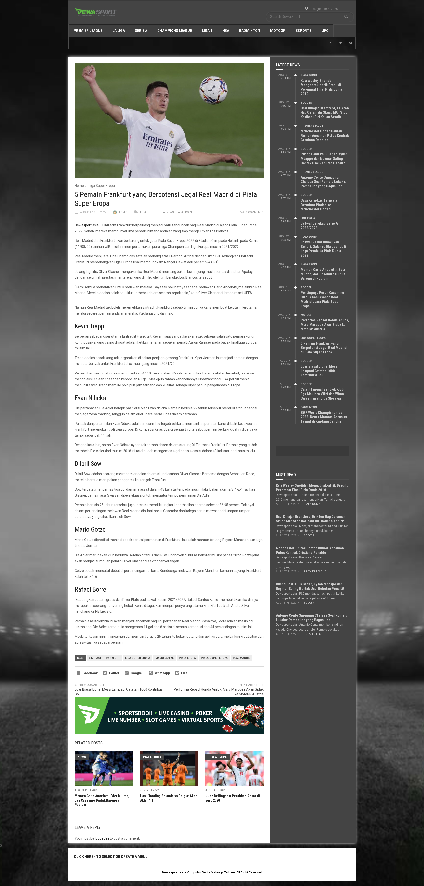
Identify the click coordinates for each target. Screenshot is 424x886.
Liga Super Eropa (102, 186)
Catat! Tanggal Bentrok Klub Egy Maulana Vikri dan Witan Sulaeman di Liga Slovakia (322, 394)
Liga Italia (308, 218)
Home (79, 186)
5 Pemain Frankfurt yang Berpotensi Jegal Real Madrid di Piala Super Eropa (324, 347)
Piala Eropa (183, 212)
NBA (225, 31)
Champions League (174, 31)
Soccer (306, 102)
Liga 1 (207, 31)
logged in (102, 838)
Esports (304, 31)
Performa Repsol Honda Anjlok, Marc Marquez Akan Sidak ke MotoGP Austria (325, 324)
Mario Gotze (164, 658)
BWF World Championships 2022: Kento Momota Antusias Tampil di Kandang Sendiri (324, 417)
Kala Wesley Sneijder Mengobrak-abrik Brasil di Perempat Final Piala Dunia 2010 (321, 87)
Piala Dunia (309, 75)
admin (123, 212)
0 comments (255, 212)
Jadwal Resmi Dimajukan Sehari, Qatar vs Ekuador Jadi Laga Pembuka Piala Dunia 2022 (323, 249)
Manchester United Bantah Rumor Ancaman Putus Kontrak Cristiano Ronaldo (325, 135)
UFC (325, 31)
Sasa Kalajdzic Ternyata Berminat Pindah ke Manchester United (319, 204)
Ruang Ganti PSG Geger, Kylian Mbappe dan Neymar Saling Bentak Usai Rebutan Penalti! (324, 158)
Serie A (141, 31)
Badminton (249, 31)
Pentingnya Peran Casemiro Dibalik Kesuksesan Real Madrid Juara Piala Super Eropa (322, 299)
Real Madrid (242, 658)
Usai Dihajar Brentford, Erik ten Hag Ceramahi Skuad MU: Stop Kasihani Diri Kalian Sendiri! (325, 112)
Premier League (88, 31)
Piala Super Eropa (214, 658)
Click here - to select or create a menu (111, 856)
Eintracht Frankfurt (104, 658)
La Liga (118, 31)
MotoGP (278, 31)
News (170, 212)
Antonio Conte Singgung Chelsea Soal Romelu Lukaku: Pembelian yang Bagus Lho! (323, 181)
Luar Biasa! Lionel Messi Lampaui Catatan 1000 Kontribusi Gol (319, 370)
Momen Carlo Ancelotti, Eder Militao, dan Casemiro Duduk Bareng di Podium (102, 800)
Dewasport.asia (87, 225)
